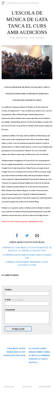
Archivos (27, 387)
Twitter (27, 235)
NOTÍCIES (40, 38)
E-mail (14, 300)
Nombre (8, 289)
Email (37, 235)
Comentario (10, 310)
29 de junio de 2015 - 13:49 (22, 38)
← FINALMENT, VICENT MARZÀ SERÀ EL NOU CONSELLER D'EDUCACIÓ (14, 352)
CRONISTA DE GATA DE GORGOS (23, 3)
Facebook (17, 235)
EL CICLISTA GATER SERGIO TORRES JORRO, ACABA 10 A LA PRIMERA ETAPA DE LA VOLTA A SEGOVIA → (39, 355)
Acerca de (9, 387)
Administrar (45, 387)
